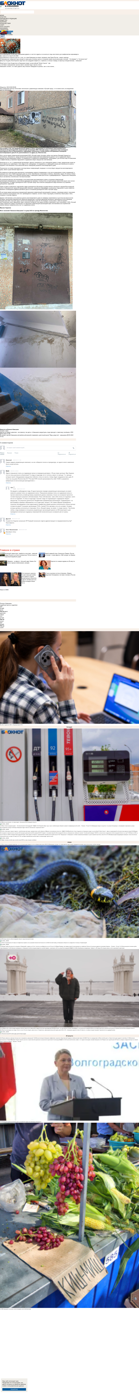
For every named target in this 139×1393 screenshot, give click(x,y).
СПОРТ (2, 25)
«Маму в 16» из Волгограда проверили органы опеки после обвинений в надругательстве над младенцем (27, 1028)
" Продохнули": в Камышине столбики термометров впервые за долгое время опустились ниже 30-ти (83, 834)
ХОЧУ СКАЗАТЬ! (5, 26)
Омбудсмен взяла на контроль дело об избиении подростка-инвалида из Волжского (22, 1121)
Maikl (14, 489)
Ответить (8, 466)
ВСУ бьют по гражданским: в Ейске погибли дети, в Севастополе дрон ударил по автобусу (106, 1038)
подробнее (14, 605)
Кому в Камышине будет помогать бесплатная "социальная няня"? (29, 827)
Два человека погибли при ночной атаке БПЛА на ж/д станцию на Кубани (19, 840)
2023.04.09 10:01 (21, 489)
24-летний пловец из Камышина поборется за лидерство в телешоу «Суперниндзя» (67, 942)
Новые (2, 453)
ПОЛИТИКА (3, 22)
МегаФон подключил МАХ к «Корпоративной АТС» (11, 724)
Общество (3, 87)
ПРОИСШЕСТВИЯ (5, 23)
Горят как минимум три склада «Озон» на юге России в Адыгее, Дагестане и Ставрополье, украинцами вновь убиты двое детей (32, 1030)
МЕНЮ (2, 15)
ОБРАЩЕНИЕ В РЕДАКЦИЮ (8, 18)
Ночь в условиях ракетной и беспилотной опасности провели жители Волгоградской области (113, 1028)
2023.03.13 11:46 (17, 460)
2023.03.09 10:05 (23, 529)
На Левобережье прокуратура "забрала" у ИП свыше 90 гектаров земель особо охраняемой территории (100, 948)
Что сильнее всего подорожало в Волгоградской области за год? (112, 832)
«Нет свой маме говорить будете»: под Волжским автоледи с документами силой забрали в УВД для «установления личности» (32, 831)
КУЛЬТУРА (3, 17)
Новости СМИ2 (4, 589)
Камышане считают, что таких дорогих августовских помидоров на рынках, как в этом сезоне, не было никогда (75, 844)
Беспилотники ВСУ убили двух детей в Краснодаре (14, 1033)
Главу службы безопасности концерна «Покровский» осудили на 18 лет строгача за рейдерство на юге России (28, 946)
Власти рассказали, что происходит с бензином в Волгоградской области (19, 822)
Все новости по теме (6, 56)
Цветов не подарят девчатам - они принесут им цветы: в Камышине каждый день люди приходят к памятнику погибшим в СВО (36, 432)
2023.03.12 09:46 (14, 471)
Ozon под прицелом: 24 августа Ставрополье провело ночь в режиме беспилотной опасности (24, 942)
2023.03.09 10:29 (16, 518)
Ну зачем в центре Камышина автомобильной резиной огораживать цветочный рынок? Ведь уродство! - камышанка (33, 435)
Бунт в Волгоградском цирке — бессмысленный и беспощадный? (18, 825)
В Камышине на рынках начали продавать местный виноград (17, 1309)
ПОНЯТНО (14, 1389)
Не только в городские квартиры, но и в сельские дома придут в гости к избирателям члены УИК (25, 844)
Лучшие (9, 453)
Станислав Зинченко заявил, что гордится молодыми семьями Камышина (83, 1039)
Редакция (2, 38)
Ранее (16, 453)
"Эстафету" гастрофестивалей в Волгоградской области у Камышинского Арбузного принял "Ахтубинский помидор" (67, 832)
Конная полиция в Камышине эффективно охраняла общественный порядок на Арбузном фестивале (59, 1038)
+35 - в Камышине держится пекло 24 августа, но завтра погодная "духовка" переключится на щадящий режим (89, 1030)
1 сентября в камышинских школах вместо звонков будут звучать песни (37, 836)
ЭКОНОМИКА (4, 28)
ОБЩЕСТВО (3, 20)
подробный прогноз (5, 605)
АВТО (9, 33)
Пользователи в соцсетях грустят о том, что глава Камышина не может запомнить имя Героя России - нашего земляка (34, 57)
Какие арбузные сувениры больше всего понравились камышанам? (18, 1038)
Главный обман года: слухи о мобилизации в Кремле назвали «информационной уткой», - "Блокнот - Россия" (64, 825)
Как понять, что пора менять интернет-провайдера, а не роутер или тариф (71, 1028)
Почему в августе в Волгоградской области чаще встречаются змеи (18, 939)
